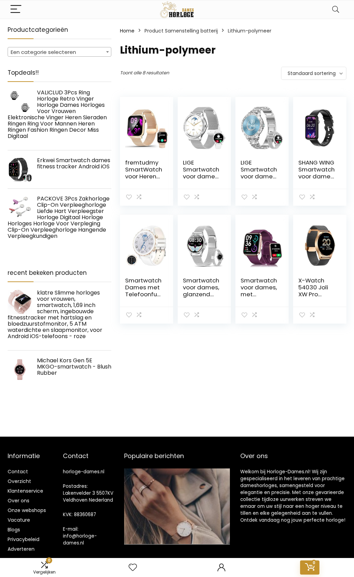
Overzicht (19, 481)
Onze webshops (27, 510)
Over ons (18, 500)
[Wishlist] (133, 567)
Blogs (14, 529)
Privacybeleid (23, 539)
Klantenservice (25, 490)
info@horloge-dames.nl (80, 539)
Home (127, 30)
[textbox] (59, 52)
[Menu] (16, 9)
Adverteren (21, 549)
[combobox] (59, 52)
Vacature (19, 519)
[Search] (335, 9)
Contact (18, 471)
